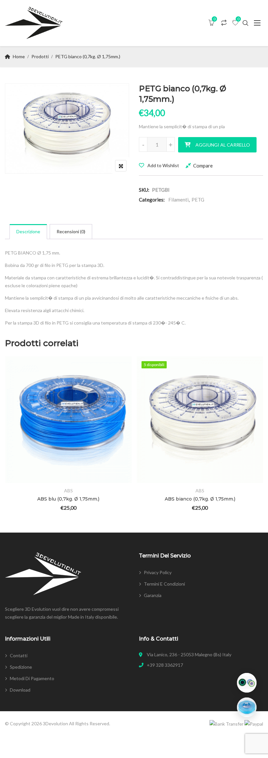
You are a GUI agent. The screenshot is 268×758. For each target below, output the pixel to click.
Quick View (19, 464)
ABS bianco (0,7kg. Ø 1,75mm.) (200, 499)
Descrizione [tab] (28, 231)
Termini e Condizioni (164, 584)
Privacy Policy (158, 572)
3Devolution (55, 723)
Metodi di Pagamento (32, 678)
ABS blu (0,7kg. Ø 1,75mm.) (68, 499)
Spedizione (21, 667)
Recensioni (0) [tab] (71, 231)
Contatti (18, 655)
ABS (68, 490)
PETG (198, 200)
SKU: (144, 190)
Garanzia (152, 595)
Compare (203, 165)
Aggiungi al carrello (222, 145)
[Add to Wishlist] (19, 428)
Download (20, 690)
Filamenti (178, 200)
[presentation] (9, 442)
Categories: (152, 200)
